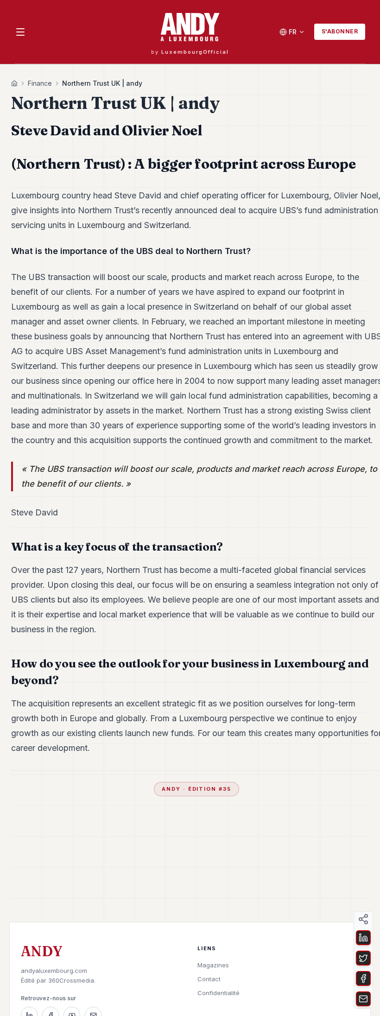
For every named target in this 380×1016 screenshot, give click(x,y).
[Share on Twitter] (363, 958)
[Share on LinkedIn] (363, 937)
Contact (209, 979)
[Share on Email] (363, 998)
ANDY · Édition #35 (197, 789)
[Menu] (20, 32)
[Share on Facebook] (363, 978)
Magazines (213, 965)
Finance (40, 83)
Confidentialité (218, 993)
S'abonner (340, 31)
